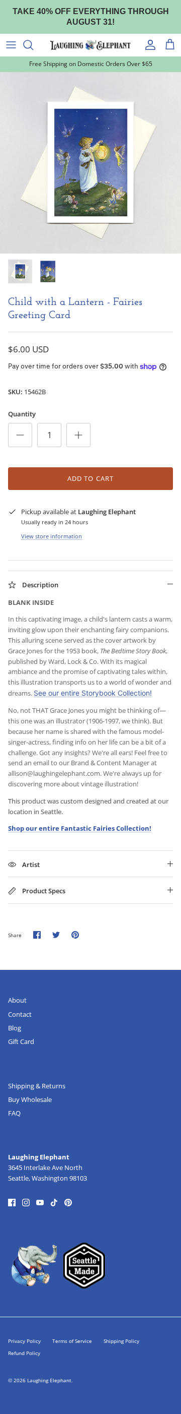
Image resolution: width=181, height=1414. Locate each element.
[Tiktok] (54, 1202)
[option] (90, 163)
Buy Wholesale (30, 1099)
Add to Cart (90, 478)
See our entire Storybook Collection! (93, 693)
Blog (14, 1027)
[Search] (33, 45)
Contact (20, 1014)
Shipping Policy (121, 1340)
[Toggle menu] (11, 45)
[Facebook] (12, 1202)
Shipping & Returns (36, 1085)
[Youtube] (40, 1202)
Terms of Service (72, 1340)
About (17, 1000)
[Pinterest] (68, 1202)
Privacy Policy (24, 1340)
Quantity (22, 413)
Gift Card (21, 1041)
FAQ (14, 1113)
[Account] (148, 45)
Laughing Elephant (49, 1380)
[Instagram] (26, 1202)
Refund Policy (24, 1353)
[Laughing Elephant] (90, 44)
